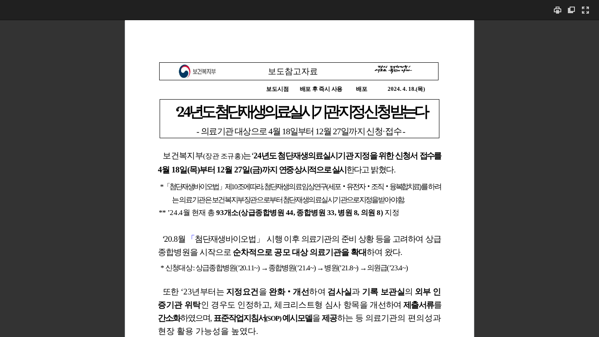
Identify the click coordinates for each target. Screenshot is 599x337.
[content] (299, 178)
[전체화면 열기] (585, 10)
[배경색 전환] (571, 10)
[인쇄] (557, 10)
